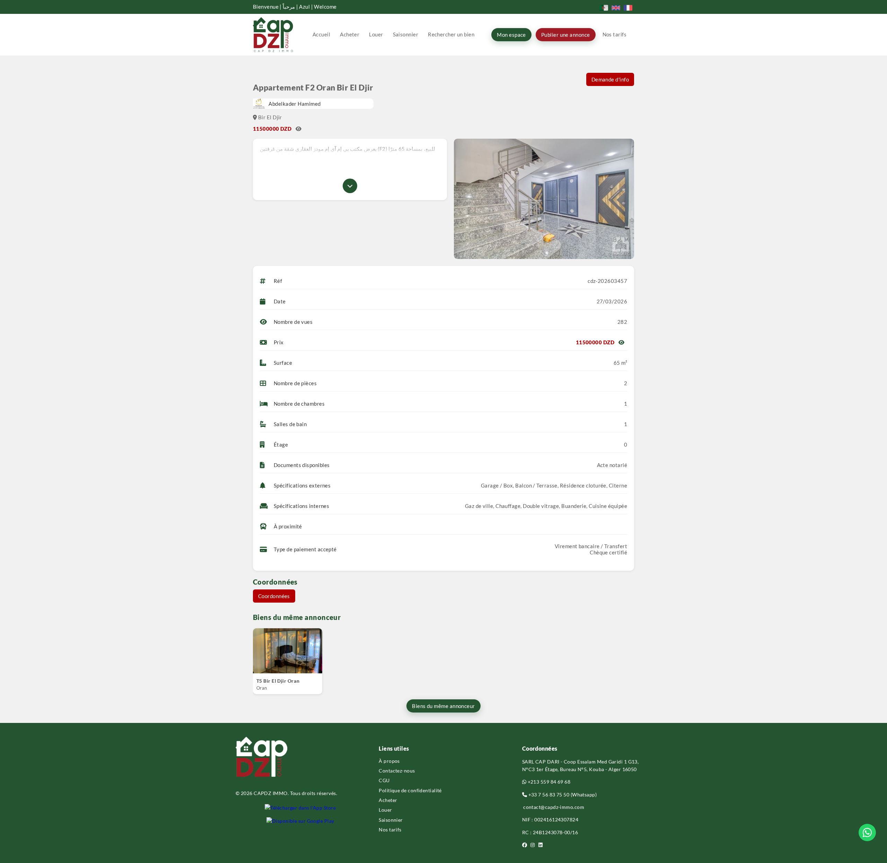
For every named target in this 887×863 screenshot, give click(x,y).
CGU (384, 780)
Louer (376, 34)
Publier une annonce (565, 35)
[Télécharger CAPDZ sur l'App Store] (300, 808)
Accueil (321, 34)
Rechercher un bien (451, 34)
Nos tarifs (615, 34)
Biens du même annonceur (443, 706)
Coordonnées (274, 596)
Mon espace (511, 35)
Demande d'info (610, 79)
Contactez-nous (397, 771)
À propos (389, 761)
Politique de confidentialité (410, 790)
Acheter (349, 34)
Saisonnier (406, 34)
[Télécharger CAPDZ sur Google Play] (300, 821)
